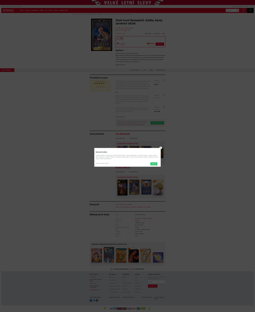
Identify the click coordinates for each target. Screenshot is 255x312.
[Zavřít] (160, 148)
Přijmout (154, 163)
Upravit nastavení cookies (102, 163)
